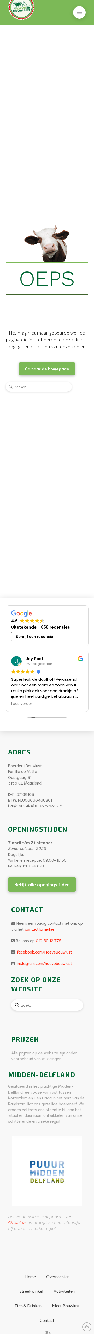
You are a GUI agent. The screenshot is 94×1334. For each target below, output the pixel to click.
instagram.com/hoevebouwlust (44, 963)
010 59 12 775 (49, 940)
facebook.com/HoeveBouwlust (44, 951)
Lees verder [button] (21, 704)
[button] (79, 12)
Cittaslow (17, 1222)
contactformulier (40, 928)
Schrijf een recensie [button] (34, 636)
